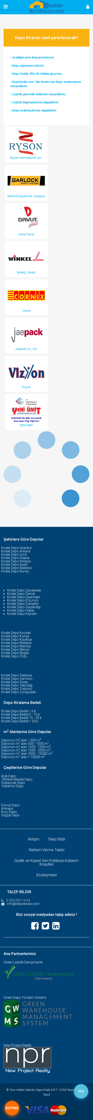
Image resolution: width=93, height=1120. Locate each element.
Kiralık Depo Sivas (14, 682)
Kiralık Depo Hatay (20, 610)
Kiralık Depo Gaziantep (24, 607)
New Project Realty (17, 1045)
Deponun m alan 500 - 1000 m (25, 743)
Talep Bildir (56, 839)
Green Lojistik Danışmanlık (23, 962)
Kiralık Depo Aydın (14, 564)
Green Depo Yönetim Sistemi (25, 997)
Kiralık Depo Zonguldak (18, 692)
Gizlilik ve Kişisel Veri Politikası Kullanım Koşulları (46, 862)
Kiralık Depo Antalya (16, 561)
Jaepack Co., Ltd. (26, 349)
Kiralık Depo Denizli (21, 594)
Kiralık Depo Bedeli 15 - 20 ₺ (21, 718)
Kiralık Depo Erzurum (22, 600)
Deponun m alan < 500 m (21, 740)
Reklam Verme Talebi (46, 850)
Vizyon (26, 387)
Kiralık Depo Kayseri (22, 614)
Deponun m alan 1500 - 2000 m (26, 750)
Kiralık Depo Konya (15, 636)
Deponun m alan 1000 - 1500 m (26, 747)
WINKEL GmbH (26, 272)
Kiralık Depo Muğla (15, 653)
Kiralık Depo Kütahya (16, 639)
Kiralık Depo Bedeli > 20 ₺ (19, 721)
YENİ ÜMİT (26, 425)
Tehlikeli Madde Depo (16, 779)
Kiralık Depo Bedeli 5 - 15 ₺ (20, 714)
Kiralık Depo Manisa (16, 646)
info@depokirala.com (23, 904)
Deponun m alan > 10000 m (23, 757)
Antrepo (7, 808)
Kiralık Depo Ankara (15, 551)
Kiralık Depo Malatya (16, 643)
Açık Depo (8, 776)
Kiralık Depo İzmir (14, 554)
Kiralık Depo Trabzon (16, 689)
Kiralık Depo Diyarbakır (24, 597)
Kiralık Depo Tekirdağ (16, 685)
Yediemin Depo (12, 786)
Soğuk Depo (10, 815)
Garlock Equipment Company (26, 196)
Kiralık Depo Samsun (16, 679)
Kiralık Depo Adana (15, 558)
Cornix (26, 310)
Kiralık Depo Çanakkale (24, 590)
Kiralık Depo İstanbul (16, 548)
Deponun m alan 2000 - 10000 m (27, 753)
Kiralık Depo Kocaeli (16, 633)
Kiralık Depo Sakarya (16, 675)
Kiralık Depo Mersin (15, 649)
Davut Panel (26, 234)
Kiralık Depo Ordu (14, 656)
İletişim (34, 839)
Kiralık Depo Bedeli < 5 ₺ (18, 711)
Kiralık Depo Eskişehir (23, 604)
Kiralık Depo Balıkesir (16, 568)
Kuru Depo (9, 812)
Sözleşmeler (46, 875)
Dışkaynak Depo (13, 783)
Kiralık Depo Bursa (15, 571)
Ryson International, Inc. (26, 157)
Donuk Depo (10, 805)
